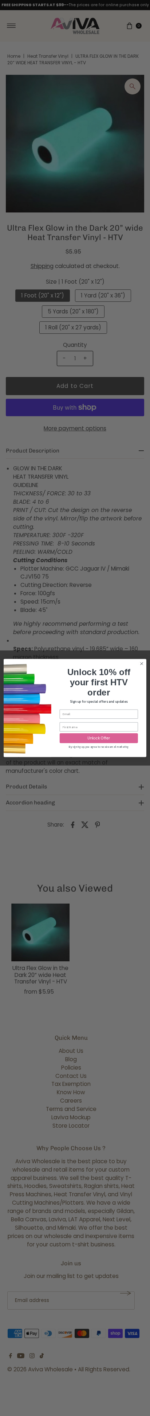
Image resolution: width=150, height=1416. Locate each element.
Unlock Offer (98, 738)
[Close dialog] (141, 664)
